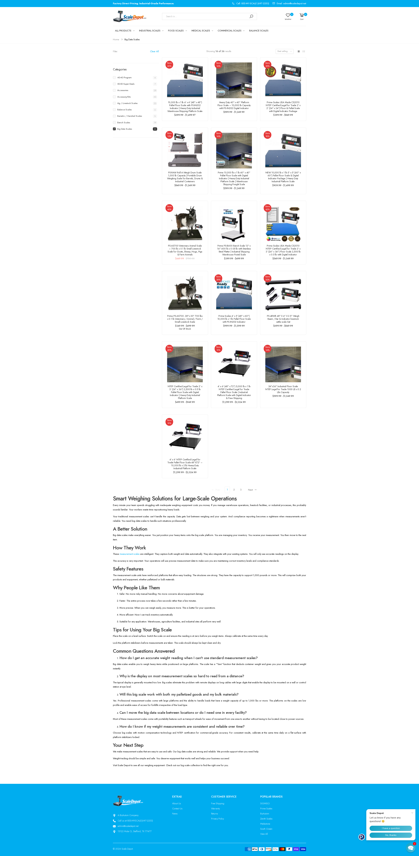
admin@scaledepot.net (128, 826)
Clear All (154, 51)
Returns (214, 813)
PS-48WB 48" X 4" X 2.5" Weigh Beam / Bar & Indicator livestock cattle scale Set (283, 318)
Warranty (215, 808)
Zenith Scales (266, 818)
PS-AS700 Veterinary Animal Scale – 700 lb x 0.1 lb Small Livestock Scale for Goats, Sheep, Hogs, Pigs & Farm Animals (185, 250)
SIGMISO (265, 803)
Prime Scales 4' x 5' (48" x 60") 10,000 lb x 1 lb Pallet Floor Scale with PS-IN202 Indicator (234, 318)
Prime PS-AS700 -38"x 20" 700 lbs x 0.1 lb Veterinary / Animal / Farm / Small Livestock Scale (185, 318)
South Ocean (266, 828)
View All (264, 834)
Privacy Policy (217, 818)
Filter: (115, 51)
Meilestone (265, 823)
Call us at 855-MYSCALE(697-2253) (135, 820)
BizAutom (264, 813)
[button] (410, 847)
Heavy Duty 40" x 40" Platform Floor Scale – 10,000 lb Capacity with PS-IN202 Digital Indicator (234, 105)
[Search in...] (251, 16)
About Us (176, 803)
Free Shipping (217, 803)
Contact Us (177, 808)
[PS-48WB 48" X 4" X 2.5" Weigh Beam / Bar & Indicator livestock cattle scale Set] (283, 294)
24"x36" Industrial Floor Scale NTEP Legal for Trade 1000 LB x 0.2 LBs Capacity (283, 389)
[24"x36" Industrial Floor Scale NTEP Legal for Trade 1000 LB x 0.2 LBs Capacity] (283, 364)
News (175, 813)
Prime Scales (266, 808)
